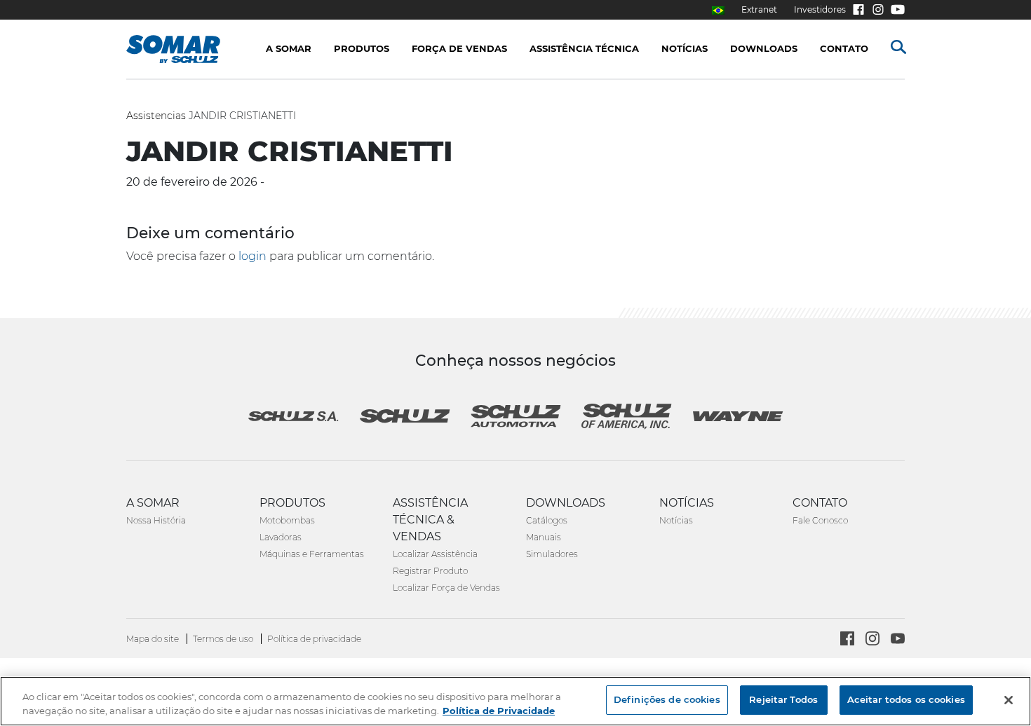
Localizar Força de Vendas (446, 587)
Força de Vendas (459, 48)
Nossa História (156, 520)
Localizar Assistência (435, 554)
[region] (515, 701)
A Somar (288, 48)
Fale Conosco (820, 520)
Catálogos (546, 520)
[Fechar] (1008, 700)
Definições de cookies (667, 699)
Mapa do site (153, 638)
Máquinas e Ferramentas (312, 554)
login (252, 256)
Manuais (543, 537)
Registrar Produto (430, 571)
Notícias (676, 520)
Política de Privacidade (499, 710)
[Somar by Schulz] (187, 49)
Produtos (361, 48)
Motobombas (287, 520)
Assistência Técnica (584, 48)
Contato (844, 48)
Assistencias (156, 115)
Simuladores (552, 554)
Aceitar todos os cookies (906, 699)
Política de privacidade (314, 638)
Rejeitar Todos (783, 699)
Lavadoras (281, 537)
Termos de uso (224, 638)
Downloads (763, 48)
